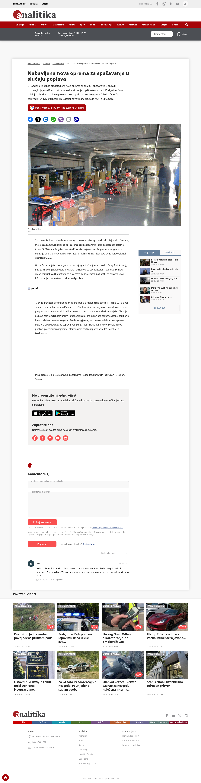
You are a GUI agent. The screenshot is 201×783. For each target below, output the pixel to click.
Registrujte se (89, 544)
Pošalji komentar (42, 522)
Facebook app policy (87, 763)
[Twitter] (38, 119)
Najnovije (19, 24)
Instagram (164, 4)
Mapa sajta (83, 759)
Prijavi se (42, 544)
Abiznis (72, 24)
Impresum (83, 736)
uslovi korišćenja (116, 527)
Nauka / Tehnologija (159, 722)
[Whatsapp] (53, 119)
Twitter (171, 3)
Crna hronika (58, 24)
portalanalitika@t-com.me (43, 747)
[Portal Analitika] (34, 14)
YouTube (177, 3)
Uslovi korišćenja (86, 754)
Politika (32, 24)
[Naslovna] (5, 777)
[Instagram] (42, 438)
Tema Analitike (19, 3)
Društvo (44, 24)
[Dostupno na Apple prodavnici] (42, 413)
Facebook (157, 3)
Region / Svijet (106, 24)
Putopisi (44, 3)
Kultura (120, 24)
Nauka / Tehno (148, 24)
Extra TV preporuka (130, 740)
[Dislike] (44, 579)
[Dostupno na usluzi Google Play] (65, 413)
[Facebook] (30, 119)
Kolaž (92, 24)
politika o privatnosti (100, 527)
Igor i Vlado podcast (130, 736)
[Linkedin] (45, 119)
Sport (82, 24)
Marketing (83, 750)
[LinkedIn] (65, 438)
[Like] (38, 579)
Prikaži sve (159, 308)
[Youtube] (58, 438)
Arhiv (81, 740)
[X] (50, 438)
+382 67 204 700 (39, 742)
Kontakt (82, 745)
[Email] (68, 119)
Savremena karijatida (178, 722)
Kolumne (34, 3)
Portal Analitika (34, 63)
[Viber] (61, 119)
